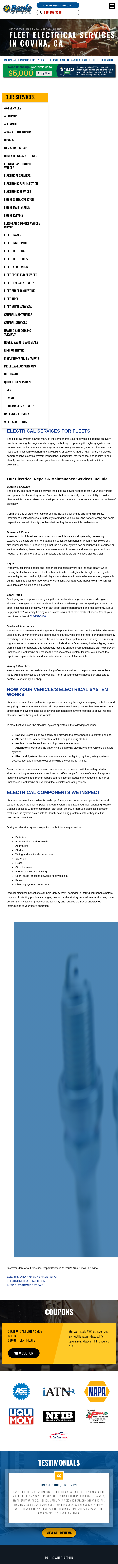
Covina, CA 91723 (54, 29)
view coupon (23, 1353)
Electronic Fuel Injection (26, 1281)
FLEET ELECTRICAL (103, 60)
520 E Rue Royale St (35, 29)
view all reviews (59, 1532)
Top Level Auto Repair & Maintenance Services (60, 60)
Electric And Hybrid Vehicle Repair (32, 1276)
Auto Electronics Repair (25, 1285)
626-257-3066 (53, 12)
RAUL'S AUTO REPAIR (16, 60)
